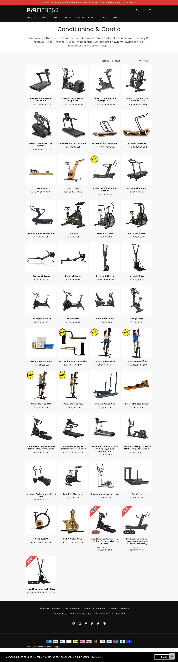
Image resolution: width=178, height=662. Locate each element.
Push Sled (137, 494)
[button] (138, 10)
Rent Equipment (71, 608)
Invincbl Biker (73, 318)
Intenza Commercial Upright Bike (105, 99)
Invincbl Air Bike (136, 233)
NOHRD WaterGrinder (73, 539)
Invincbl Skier (136, 276)
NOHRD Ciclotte (41, 539)
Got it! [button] (164, 657)
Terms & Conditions (80, 613)
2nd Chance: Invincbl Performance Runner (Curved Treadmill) (137, 541)
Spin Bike (73, 233)
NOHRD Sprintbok (137, 143)
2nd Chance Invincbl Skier (41, 589)
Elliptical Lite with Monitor (105, 494)
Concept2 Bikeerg (41, 318)
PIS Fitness (38, 647)
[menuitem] (32, 17)
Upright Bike (136, 318)
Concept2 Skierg (105, 276)
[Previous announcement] (27, 2)
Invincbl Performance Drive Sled (41, 495)
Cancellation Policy (103, 613)
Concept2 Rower (41, 276)
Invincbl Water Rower (136, 404)
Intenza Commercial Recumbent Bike (137, 99)
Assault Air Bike (105, 233)
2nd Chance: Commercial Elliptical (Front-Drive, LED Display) (105, 541)
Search (86, 608)
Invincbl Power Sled (104, 404)
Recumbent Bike (105, 318)
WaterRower (41, 188)
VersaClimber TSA (73, 404)
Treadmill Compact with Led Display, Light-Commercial (105, 449)
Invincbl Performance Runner (105, 189)
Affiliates (44, 608)
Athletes (56, 608)
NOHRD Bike (73, 188)
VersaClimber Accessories (73, 361)
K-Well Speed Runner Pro (41, 233)
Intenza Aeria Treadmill (73, 143)
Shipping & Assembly (118, 608)
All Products (99, 608)
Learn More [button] (97, 657)
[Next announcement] (151, 2)
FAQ (134, 608)
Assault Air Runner (137, 188)
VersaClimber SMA (41, 404)
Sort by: (106, 60)
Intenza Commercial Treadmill (41, 99)
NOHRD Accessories (41, 361)
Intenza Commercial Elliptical (73, 99)
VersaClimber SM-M (105, 361)
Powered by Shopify (52, 647)
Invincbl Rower (73, 276)
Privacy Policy (60, 613)
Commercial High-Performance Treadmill (73, 447)
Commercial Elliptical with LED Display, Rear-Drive (137, 447)
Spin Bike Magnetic (73, 494)
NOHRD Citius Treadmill (105, 143)
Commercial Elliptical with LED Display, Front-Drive (41, 447)
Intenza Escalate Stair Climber (41, 144)
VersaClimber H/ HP (136, 361)
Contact (120, 613)
